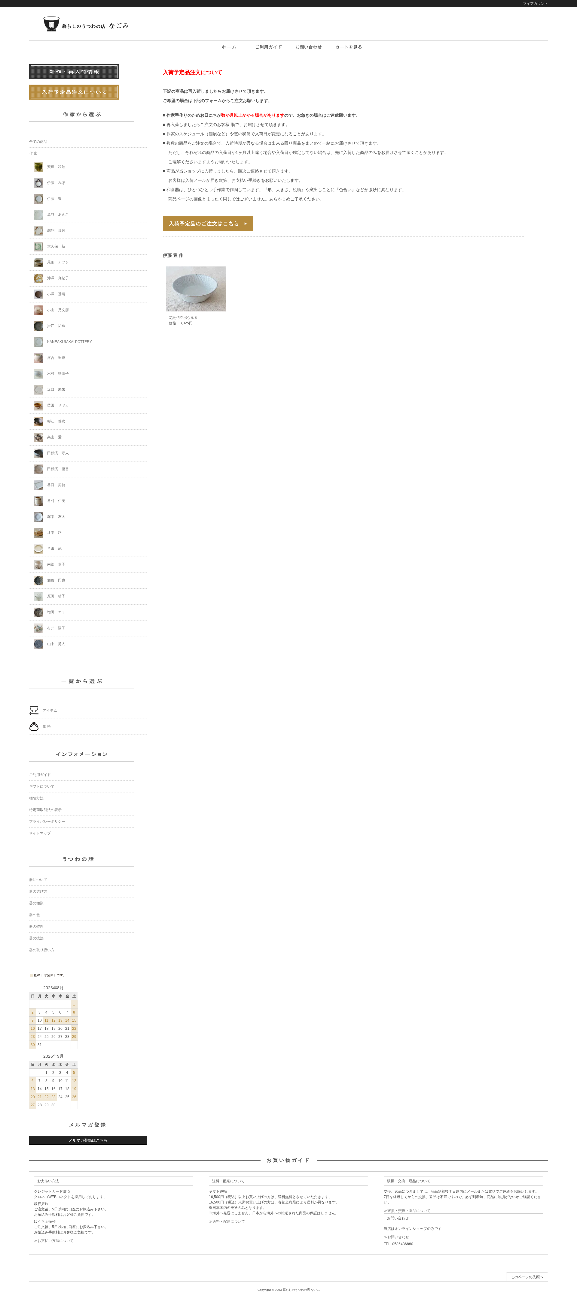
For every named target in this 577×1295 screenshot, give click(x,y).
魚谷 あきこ (57, 214)
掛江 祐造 (55, 326)
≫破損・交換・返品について (407, 1211)
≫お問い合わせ (396, 1237)
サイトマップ (40, 833)
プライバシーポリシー (47, 821)
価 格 (46, 726)
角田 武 (54, 548)
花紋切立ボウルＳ (183, 318)
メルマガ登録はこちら (88, 1140)
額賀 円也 (55, 580)
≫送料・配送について (227, 1221)
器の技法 (36, 938)
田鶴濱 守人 (57, 453)
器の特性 (36, 926)
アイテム (49, 710)
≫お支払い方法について (54, 1241)
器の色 (34, 915)
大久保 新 (55, 246)
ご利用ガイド (40, 775)
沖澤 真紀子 (57, 278)
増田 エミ (55, 612)
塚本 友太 (55, 517)
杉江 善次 (55, 421)
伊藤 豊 (54, 199)
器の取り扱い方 (41, 950)
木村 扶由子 (57, 373)
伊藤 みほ (55, 183)
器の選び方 (38, 891)
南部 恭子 (55, 564)
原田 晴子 (55, 596)
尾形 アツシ (57, 262)
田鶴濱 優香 (57, 469)
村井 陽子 (55, 628)
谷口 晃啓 (55, 485)
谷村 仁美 (55, 501)
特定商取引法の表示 (45, 810)
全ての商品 (38, 142)
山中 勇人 (55, 644)
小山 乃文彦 (57, 310)
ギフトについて (41, 786)
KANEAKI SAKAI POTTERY (69, 342)
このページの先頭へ (527, 1277)
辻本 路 (54, 532)
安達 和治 (55, 167)
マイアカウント (535, 4)
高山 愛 (54, 437)
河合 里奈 (55, 358)
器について (38, 880)
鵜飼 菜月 (55, 230)
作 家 (33, 153)
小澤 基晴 (55, 294)
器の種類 (36, 903)
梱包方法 (36, 798)
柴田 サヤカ (57, 405)
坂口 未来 (55, 389)
